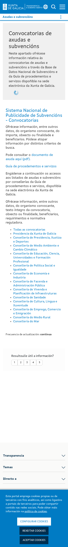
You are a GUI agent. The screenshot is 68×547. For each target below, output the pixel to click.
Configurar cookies (34, 521)
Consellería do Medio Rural (31, 317)
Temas (8, 467)
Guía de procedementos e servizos (31, 166)
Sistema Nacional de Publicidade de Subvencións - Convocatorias (34, 115)
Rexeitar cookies (34, 531)
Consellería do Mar (26, 321)
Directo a (9, 479)
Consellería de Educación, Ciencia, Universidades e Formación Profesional (36, 257)
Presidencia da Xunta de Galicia (34, 233)
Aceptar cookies (34, 540)
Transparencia (13, 455)
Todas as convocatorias (29, 229)
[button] (62, 7)
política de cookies (36, 511)
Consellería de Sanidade (29, 297)
